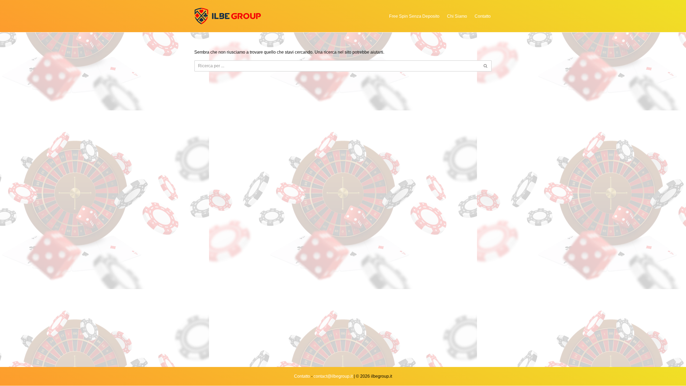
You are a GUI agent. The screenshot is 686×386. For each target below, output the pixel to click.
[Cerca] (486, 66)
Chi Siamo (457, 16)
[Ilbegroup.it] (227, 16)
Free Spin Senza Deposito (414, 16)
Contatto (483, 16)
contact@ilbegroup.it (333, 376)
